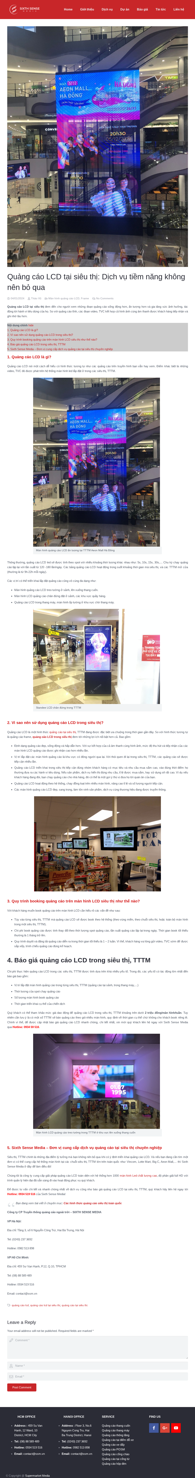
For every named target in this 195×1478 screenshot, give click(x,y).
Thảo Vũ (36, 298)
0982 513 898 (81, 1447)
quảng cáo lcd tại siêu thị (45, 1305)
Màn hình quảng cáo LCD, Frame (68, 298)
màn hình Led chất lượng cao (138, 1175)
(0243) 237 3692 (77, 1441)
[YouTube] (176, 1428)
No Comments (104, 298)
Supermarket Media (37, 1475)
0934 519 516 (34, 1447)
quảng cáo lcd (20, 1305)
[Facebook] (154, 1428)
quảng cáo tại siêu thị (62, 732)
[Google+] (165, 1428)
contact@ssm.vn (34, 1453)
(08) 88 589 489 (29, 1441)
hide (31, 325)
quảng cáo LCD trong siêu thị (52, 736)
